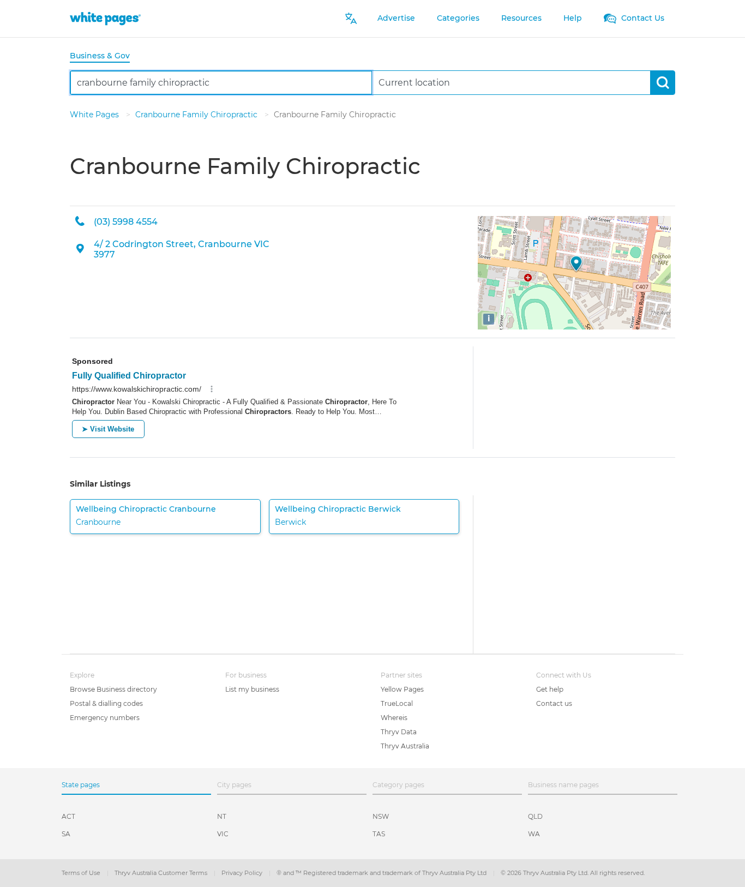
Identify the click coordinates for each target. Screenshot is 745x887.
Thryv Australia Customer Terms (162, 873)
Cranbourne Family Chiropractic (197, 114)
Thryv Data (399, 732)
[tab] (104, 56)
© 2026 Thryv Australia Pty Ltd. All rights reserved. (573, 873)
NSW (380, 816)
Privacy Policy (242, 873)
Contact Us (641, 18)
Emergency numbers (105, 718)
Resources (521, 18)
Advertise (396, 18)
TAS (378, 834)
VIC (223, 834)
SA (66, 834)
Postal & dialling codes (106, 703)
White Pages (95, 114)
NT (221, 816)
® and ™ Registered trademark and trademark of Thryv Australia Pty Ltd (382, 873)
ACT (68, 816)
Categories (458, 18)
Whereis (394, 718)
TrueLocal (397, 703)
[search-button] (662, 82)
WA (534, 834)
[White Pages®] (105, 18)
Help (572, 18)
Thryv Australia (405, 746)
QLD (535, 816)
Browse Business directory (113, 689)
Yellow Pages (402, 689)
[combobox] (221, 82)
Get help (549, 689)
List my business (252, 689)
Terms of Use (82, 873)
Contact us (554, 703)
